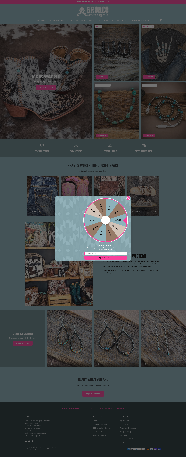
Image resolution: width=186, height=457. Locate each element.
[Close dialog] (128, 198)
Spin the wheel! (105, 258)
